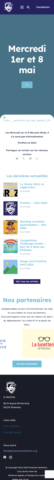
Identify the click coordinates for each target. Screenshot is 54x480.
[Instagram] (10, 457)
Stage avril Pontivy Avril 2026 (33, 263)
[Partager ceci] (17, 158)
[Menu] (22, 7)
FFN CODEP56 (11, 426)
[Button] (26, 84)
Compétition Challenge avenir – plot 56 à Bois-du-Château (33, 245)
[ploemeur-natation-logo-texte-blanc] (8, 7)
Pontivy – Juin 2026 (33, 202)
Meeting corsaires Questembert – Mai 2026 (33, 225)
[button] (28, 7)
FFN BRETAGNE (12, 432)
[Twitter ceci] (23, 158)
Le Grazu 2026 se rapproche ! (32, 185)
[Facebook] (4, 457)
